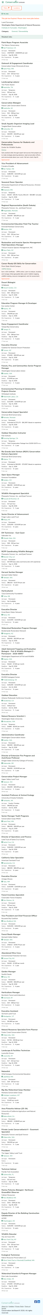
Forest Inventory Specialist (13, 895)
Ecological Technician (11, 1255)
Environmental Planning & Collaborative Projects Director (19, 390)
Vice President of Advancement (15, 163)
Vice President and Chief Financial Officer (19, 916)
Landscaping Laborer (10, 82)
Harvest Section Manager (12, 572)
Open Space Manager (11, 475)
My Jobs (6, 14)
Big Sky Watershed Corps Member (16, 1090)
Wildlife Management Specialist (15, 493)
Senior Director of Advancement (15, 514)
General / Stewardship (20, 31)
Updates (11, 1306)
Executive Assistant (10, 1011)
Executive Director (9, 345)
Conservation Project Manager (14, 776)
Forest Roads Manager (11, 934)
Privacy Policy (19, 1306)
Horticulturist (7, 591)
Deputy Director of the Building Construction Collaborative (20, 1214)
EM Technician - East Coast (13, 533)
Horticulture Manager (11, 992)
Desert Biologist (8, 282)
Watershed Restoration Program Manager (19, 628)
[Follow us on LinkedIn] (38, 1302)
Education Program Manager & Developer (19, 303)
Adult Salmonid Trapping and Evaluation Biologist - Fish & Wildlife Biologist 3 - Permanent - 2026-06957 (19, 651)
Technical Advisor (9, 1169)
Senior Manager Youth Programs (15, 816)
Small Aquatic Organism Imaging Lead (18, 123)
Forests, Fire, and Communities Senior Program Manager (21, 367)
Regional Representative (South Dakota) (19, 205)
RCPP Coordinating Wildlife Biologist (17, 551)
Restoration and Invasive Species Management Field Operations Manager (21, 243)
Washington (22, 28)
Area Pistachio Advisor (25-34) (15, 1108)
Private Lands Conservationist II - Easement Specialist (20, 1130)
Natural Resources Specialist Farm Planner (20, 1029)
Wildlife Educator (9, 1234)
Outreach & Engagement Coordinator (17, 63)
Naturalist (6, 1071)
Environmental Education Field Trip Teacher (20, 224)
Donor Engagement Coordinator (15, 324)
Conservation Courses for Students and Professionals (18, 143)
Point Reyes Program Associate (15, 42)
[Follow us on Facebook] (35, 1302)
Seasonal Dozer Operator (12, 182)
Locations (17, 8)
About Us (5, 1306)
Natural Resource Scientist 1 (14, 716)
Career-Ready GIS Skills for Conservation (19, 263)
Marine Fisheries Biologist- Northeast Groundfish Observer (17, 1191)
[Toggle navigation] (3, 2)
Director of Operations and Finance (16, 837)
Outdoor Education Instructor (14, 433)
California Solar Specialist (13, 857)
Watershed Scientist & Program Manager (19, 1273)
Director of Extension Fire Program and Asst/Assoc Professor (18, 756)
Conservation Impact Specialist (15, 412)
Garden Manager (9, 971)
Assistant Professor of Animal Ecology (18, 795)
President (6, 1150)
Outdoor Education (9, 695)
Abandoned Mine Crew (11, 953)
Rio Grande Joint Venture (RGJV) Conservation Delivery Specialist (21, 452)
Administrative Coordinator (13, 735)
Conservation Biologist (11, 103)
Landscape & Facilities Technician (16, 1050)
